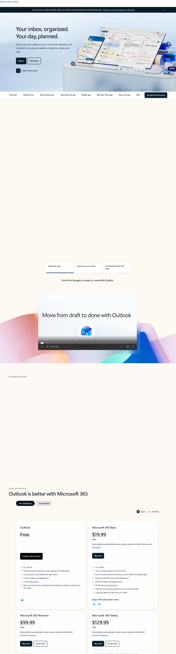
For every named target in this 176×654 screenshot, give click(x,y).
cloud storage (34, 581)
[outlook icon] (22, 600)
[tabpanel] (87, 172)
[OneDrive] (99, 604)
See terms (96, 547)
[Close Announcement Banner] (163, 10)
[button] (18, 443)
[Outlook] (94, 604)
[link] (13, 96)
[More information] (42, 578)
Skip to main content (9, 1)
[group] (46, 417)
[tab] (17, 125)
